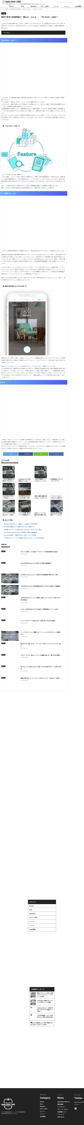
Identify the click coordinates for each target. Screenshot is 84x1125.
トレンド (66, 6)
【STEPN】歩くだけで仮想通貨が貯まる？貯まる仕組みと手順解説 (40, 586)
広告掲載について (62, 1112)
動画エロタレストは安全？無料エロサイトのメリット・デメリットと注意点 (45, 994)
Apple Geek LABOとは (63, 1101)
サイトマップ (60, 1114)
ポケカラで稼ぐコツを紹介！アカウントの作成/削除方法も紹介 (39, 551)
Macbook (32, 913)
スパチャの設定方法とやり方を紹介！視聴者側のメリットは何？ (40, 609)
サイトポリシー (61, 1106)
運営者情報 (60, 1104)
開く (8, 32)
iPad (22, 6)
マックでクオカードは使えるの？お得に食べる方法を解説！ (38, 620)
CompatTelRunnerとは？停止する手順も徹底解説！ (36, 563)
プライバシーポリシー (63, 1109)
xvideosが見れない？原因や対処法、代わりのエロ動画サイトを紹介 (45, 1009)
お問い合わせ (60, 1117)
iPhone (11, 6)
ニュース (55, 6)
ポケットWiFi (45, 6)
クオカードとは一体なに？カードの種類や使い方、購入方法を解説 (40, 655)
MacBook (34, 6)
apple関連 (78, 6)
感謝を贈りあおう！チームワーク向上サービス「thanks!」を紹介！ (41, 678)
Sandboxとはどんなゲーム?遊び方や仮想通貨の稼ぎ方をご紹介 (39, 574)
